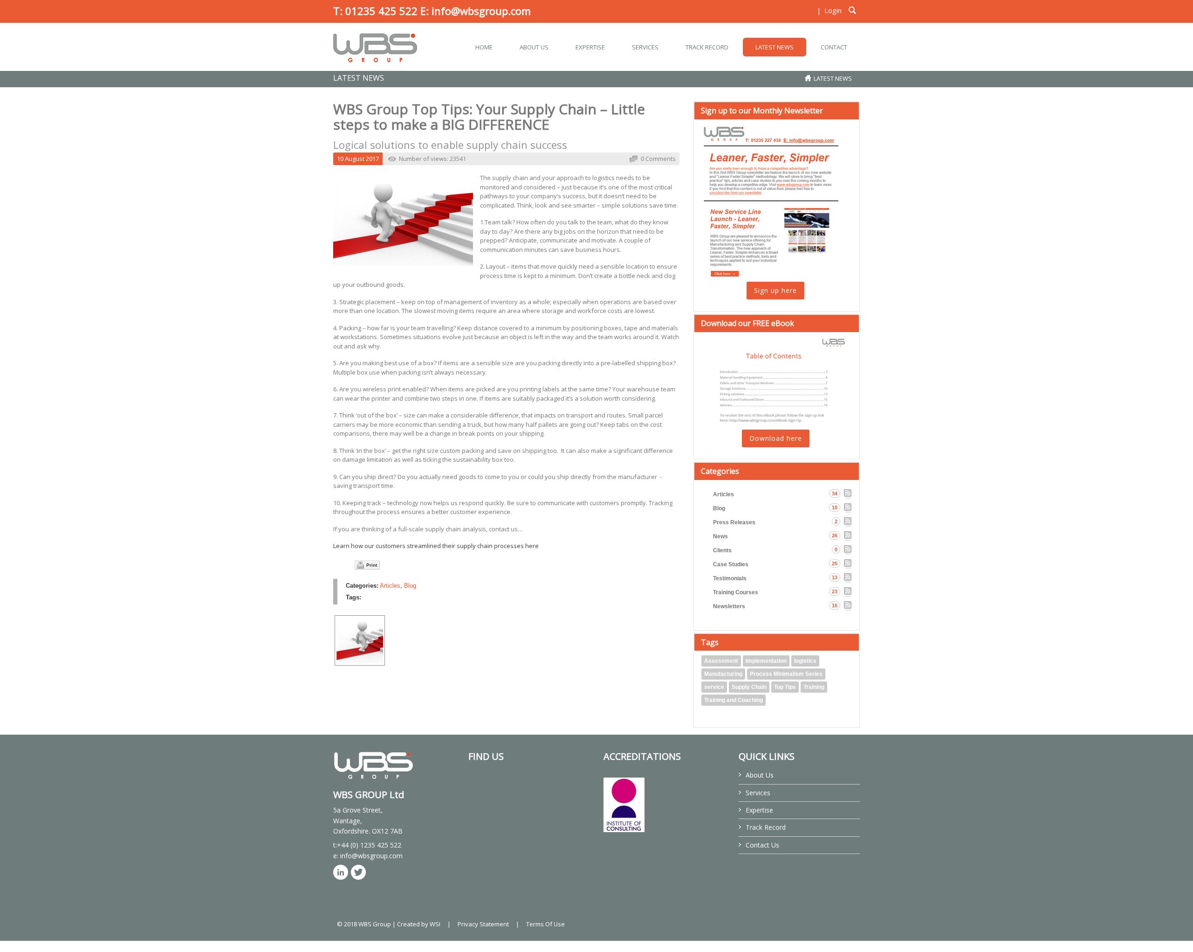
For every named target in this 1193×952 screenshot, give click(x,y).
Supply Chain (749, 687)
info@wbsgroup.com (481, 11)
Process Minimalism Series (786, 674)
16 (834, 605)
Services (758, 792)
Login (833, 10)
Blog (410, 585)
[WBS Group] (375, 46)
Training (813, 687)
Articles (390, 585)
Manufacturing (723, 674)
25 (834, 563)
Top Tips (785, 687)
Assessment (721, 661)
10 (834, 507)
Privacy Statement (483, 924)
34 (834, 493)
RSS (847, 494)
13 (834, 577)
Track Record (766, 827)
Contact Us (762, 845)
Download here (775, 438)
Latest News (833, 78)
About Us (760, 775)
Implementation (766, 661)
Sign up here (775, 290)
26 (834, 535)
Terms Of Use (545, 924)
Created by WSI (418, 924)
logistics (805, 661)
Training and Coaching (733, 700)
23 (834, 591)
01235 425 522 (381, 11)
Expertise (759, 810)
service (714, 687)
